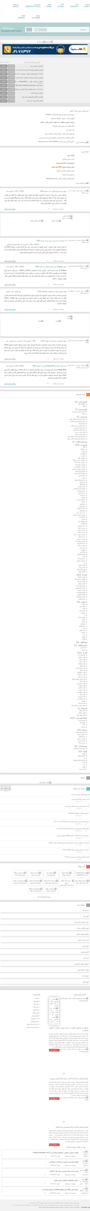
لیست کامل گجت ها (44, 897)
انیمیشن (19, 341)
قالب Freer (82, 661)
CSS (16, 191)
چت (84, 563)
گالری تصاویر (81, 571)
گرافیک (85, 751)
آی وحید (67, 1207)
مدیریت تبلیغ (82, 530)
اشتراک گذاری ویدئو (80, 473)
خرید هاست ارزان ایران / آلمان (79, 111)
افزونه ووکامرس (81, 592)
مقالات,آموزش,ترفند (81, 718)
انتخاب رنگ (82, 610)
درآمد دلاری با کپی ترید (82, 922)
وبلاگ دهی (82, 552)
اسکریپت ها (10, 191)
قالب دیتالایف (81, 687)
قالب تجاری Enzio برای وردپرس (80, 799)
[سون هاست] (41, 41)
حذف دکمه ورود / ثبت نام (35, 101)
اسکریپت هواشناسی (79, 466)
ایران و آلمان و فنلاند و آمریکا (65, 171)
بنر (84, 758)
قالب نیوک (82, 694)
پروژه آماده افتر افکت (79, 748)
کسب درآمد (82, 567)
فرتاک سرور (85, 152)
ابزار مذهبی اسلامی (80, 434)
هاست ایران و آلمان (68, 159)
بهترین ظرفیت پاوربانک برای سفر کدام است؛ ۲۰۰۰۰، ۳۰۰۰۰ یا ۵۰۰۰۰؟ (21, 70)
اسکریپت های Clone (79, 462)
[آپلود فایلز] (49, 41)
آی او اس (82, 647)
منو (12, 291)
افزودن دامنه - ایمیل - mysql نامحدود (62, 118)
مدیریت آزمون (81, 526)
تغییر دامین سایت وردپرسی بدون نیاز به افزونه (64, 1171)
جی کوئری (18, 291)
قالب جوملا (82, 685)
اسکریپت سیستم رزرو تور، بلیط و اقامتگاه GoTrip (75, 849)
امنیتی (83, 477)
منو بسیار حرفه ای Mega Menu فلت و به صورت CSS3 (49, 366)
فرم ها (83, 519)
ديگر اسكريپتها (81, 508)
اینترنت (83, 414)
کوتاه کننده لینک (81, 569)
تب (84, 615)
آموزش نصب (81, 720)
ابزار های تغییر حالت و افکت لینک (76, 436)
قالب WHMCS (81, 672)
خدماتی (83, 501)
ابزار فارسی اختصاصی (79, 430)
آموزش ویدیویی (83, 409)
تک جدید (86, 958)
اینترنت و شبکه (81, 738)
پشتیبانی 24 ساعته (68, 175)
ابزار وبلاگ (36, 1007)
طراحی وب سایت (74, 1207)
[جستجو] (29, 30)
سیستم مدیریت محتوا (79, 515)
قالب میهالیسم (81, 692)
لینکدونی (83, 523)
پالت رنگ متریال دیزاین (32, 1024)
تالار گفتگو (82, 484)
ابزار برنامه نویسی (80, 732)
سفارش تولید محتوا (83, 934)
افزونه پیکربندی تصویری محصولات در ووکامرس (63, 1162)
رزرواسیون (82, 510)
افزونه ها (84, 575)
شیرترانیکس (82, 599)
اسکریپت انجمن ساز (36, 66)
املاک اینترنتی (81, 475)
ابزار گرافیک (82, 736)
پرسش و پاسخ (81, 558)
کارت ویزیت (82, 769)
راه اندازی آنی (70, 130)
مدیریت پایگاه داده (80, 541)
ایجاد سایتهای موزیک (79, 480)
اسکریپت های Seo (80, 464)
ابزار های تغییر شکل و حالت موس (76, 438)
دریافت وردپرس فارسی (32, 1027)
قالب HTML (82, 663)
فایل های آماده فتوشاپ (79, 760)
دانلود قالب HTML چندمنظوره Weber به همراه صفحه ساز (60, 1190)
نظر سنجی (82, 547)
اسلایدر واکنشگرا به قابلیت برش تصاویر (66, 1180)
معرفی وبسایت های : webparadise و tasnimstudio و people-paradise (21, 82)
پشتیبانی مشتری (81, 560)
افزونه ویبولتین (81, 594)
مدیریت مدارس (81, 539)
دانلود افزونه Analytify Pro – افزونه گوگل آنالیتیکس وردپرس (73, 835)
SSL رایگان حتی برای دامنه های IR (63, 126)
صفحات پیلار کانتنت (37, 93)
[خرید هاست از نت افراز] (67, 218)
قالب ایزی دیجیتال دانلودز (78, 679)
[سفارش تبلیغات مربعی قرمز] (36, 220)
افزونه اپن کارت (81, 581)
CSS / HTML (81, 404)
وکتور (83, 767)
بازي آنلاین (82, 482)
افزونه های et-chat (80, 585)
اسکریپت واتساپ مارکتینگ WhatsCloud (78, 813)
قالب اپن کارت (81, 677)
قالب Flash (82, 659)
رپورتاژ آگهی (84, 642)
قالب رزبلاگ (82, 712)
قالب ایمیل (82, 681)
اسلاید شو (82, 606)
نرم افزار (84, 730)
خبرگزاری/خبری (81, 499)
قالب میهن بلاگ (81, 715)
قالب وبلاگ (84, 708)
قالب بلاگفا (82, 710)
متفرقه (83, 632)
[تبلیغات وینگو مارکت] (45, 782)
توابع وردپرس (35, 1015)
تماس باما (36, 1004)
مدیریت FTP (82, 743)
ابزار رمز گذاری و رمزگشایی (77, 421)
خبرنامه (83, 497)
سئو (84, 724)
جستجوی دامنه (81, 491)
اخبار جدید (86, 946)
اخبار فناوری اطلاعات (81, 442)
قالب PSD (82, 670)
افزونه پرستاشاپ (80, 596)
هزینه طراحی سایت (83, 928)
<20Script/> (8, 28)
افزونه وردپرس (81, 590)
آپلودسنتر (82, 453)
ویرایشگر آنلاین (81, 554)
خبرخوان (83, 624)
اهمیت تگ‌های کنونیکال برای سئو (32, 97)
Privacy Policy (65, 1203)
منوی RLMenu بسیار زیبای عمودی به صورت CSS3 (50, 267)
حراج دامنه (85, 976)
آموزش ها (82, 722)
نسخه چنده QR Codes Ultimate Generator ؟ (29, 85)
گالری (83, 639)
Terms (71, 1203)
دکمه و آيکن (82, 626)
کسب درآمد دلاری (83, 940)
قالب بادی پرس (81, 683)
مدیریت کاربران (81, 543)
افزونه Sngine (81, 577)
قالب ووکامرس (81, 698)
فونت (83, 762)
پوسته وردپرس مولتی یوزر (78, 705)
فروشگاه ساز (81, 521)
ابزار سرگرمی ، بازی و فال (78, 425)
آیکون (83, 753)
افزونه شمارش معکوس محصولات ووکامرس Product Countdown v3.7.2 (55, 1153)
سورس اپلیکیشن (82, 645)
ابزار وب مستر (81, 734)
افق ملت (86, 916)
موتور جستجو (81, 545)
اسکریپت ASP (81, 458)
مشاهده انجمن (4, 62)
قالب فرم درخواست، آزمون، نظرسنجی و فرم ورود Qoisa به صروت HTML (69, 842)
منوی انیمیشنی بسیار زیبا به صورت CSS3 (53, 341)
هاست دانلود (42, 1207)
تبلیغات (37, 998)
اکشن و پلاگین (81, 756)
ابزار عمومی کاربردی (79, 428)
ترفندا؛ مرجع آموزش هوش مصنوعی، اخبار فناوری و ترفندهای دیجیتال (21, 74)
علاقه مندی (82, 517)
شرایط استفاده (35, 1021)
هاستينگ (83, 550)
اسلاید (83, 604)
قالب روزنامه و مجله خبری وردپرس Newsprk (77, 857)
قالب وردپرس (81, 696)
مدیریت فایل (82, 536)
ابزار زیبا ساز (82, 423)
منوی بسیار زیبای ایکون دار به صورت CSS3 (53, 191)
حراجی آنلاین (81, 493)
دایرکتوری (82, 504)
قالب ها (85, 652)
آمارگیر (83, 451)
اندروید (83, 649)
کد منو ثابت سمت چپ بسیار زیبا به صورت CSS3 (51, 241)
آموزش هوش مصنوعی (82, 964)
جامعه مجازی (81, 486)
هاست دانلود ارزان (83, 970)
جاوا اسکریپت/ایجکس (13, 244)
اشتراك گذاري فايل (80, 471)
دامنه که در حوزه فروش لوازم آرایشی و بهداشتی (28, 89)
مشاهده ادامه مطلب (10, 209)
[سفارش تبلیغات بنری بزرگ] (67, 216)
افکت (83, 608)
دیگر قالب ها (82, 655)
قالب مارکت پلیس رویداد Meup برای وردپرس (77, 806)
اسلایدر (83, 456)
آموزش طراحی (83, 402)
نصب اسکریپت (35, 1018)
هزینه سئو (85, 910)
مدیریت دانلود (81, 532)
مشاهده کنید (53, 1050)
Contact (53, 1203)
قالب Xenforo (81, 674)
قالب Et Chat (81, 657)
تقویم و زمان (81, 617)
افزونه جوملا (82, 583)
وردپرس (83, 727)
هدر (84, 764)
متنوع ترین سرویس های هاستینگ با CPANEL (60, 115)
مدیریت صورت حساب (79, 534)
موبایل (8, 291)
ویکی (83, 556)
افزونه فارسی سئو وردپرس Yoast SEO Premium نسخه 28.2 (73, 828)
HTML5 (21, 191)
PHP (84, 406)
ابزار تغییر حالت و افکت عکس (77, 419)
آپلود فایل (86, 982)
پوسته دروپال (81, 703)
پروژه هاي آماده (83, 746)
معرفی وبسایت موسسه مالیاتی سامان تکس (29, 78)
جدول (83, 621)
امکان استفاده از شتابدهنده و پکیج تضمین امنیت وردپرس (56, 138)
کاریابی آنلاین (81, 565)
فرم (84, 628)
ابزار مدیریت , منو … (79, 432)
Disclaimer (76, 1203)
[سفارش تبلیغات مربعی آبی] (56, 220)
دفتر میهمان (82, 506)
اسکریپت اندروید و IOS (79, 460)
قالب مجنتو (82, 690)
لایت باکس (82, 630)
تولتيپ (83, 619)
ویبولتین (83, 701)
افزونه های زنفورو (80, 588)
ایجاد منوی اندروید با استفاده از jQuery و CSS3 (52, 291)
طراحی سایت (81, 741)
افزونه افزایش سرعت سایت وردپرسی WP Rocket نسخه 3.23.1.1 (71, 821)
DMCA (58, 1203)
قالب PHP (82, 666)
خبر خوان (82, 495)
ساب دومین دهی (80, 512)
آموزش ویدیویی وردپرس (78, 411)
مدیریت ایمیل (81, 528)
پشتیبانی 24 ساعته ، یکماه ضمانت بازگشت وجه (59, 134)
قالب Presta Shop (80, 668)
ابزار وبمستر (83, 417)
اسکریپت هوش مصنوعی (78, 469)
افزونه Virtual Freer (80, 579)
